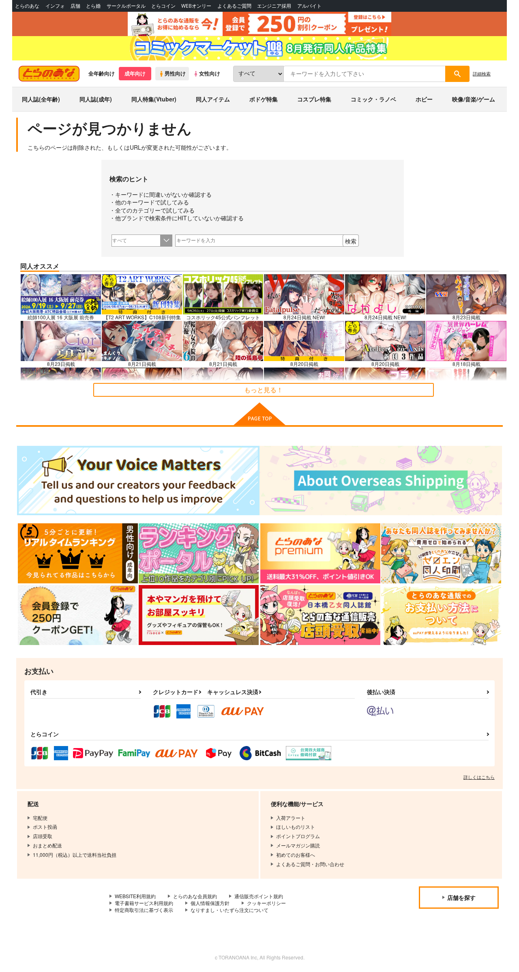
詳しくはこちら (479, 777)
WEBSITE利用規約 (135, 895)
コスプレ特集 (314, 99)
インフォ (55, 5)
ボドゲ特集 (263, 99)
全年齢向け (101, 73)
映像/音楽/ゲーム (473, 99)
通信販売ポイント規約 (258, 895)
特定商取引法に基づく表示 (144, 909)
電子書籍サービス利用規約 (144, 902)
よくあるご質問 (234, 5)
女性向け (209, 73)
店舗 (75, 5)
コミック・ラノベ (373, 99)
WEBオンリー (196, 5)
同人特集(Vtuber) (153, 99)
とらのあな (27, 5)
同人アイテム (213, 99)
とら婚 (93, 5)
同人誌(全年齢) (41, 99)
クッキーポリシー (266, 902)
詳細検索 (482, 73)
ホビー (424, 99)
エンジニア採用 (274, 5)
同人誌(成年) (95, 99)
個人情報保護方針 (210, 902)
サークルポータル (126, 5)
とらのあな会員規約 (195, 895)
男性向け (175, 73)
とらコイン (163, 5)
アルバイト (309, 5)
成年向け (135, 73)
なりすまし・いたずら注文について (229, 909)
